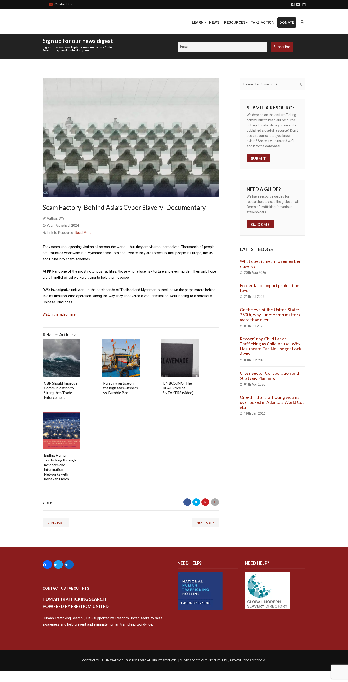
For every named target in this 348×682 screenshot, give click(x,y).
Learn (198, 22)
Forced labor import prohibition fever (269, 299)
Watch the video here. (59, 326)
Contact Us (63, 4)
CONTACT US (54, 599)
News (214, 22)
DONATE (287, 22)
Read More (83, 244)
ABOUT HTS (79, 599)
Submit (258, 169)
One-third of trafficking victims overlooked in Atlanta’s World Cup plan (272, 413)
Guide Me (260, 235)
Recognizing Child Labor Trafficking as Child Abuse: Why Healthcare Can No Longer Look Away (271, 358)
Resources (234, 22)
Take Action (263, 22)
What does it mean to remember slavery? (270, 275)
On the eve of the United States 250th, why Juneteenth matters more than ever (270, 325)
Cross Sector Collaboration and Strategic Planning (269, 387)
